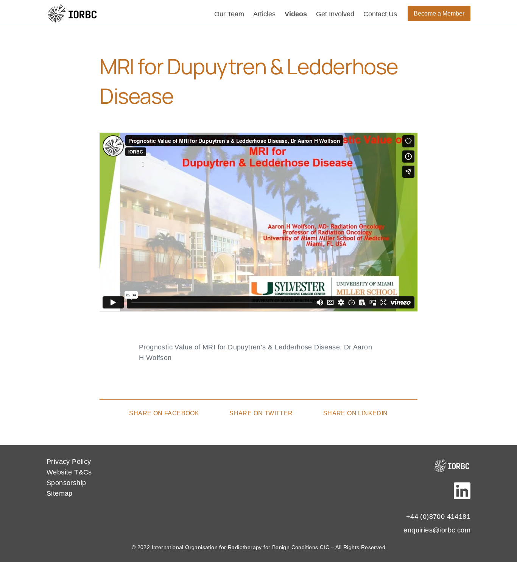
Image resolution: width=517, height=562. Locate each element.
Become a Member (439, 13)
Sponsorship (66, 483)
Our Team (229, 14)
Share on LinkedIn (355, 413)
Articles (264, 14)
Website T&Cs (69, 472)
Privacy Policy (69, 461)
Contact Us (380, 14)
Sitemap (60, 493)
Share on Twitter (261, 413)
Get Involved (335, 14)
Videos (296, 14)
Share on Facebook (164, 413)
